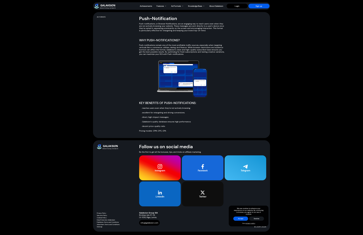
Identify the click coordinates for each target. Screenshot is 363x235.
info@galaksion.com (149, 223)
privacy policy (250, 223)
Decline (256, 219)
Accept (240, 219)
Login (237, 6)
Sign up (259, 6)
